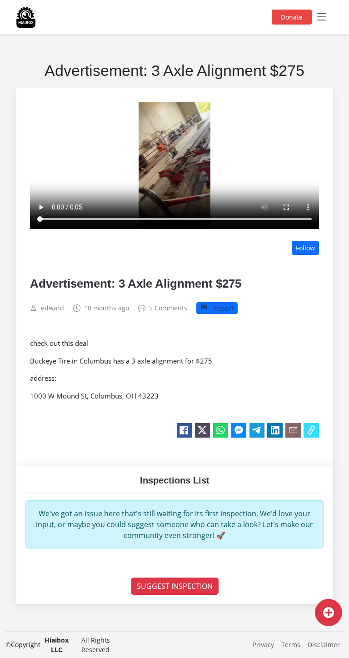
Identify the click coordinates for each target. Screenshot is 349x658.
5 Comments (168, 308)
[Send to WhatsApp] (221, 430)
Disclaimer (324, 644)
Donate (292, 17)
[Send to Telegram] (257, 430)
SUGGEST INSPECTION (175, 586)
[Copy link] (311, 430)
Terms (290, 644)
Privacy (263, 644)
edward (52, 308)
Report (222, 308)
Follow (305, 248)
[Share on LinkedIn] (275, 430)
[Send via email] (293, 430)
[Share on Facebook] (184, 430)
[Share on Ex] (202, 430)
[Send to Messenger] (239, 430)
